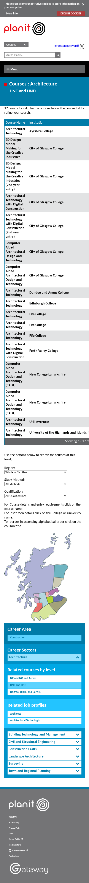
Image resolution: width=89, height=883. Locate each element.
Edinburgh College (42, 303)
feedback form (15, 845)
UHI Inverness (39, 422)
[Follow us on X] (82, 46)
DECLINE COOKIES (70, 13)
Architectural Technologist (25, 720)
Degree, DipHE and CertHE (25, 692)
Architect (15, 713)
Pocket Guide (14, 839)
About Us (13, 817)
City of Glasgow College (46, 148)
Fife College (37, 314)
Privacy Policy (15, 828)
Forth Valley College (43, 351)
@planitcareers (18, 851)
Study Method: (14, 480)
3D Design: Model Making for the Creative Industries (14, 148)
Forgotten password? (66, 46)
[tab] (44, 657)
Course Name (15, 122)
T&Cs (11, 834)
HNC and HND (18, 685)
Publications (14, 856)
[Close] (83, 4)
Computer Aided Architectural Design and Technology (15, 252)
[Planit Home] (24, 37)
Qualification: (13, 491)
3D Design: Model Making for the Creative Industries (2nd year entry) (14, 176)
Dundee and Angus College (49, 293)
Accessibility (14, 823)
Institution (36, 122)
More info (12, 13)
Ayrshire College (41, 131)
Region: (9, 468)
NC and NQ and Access (23, 678)
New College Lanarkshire (47, 374)
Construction (17, 637)
